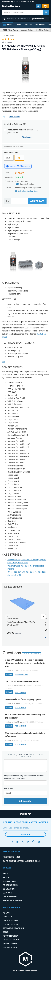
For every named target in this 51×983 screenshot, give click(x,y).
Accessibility (10, 947)
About (6, 913)
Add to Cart (37, 201)
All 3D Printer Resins (10, 30)
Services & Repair (12, 900)
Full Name (8, 788)
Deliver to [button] (28, 191)
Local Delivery (11, 924)
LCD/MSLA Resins (42, 30)
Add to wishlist (14, 117)
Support (7, 893)
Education (9, 889)
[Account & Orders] (38, 6)
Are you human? (24, 777)
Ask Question (25, 801)
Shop (5, 873)
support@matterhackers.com (21, 861)
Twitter (17, 841)
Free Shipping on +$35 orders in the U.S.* (18, 1)
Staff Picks (28, 25)
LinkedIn (28, 841)
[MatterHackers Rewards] (7, 166)
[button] (25, 19)
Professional (10, 885)
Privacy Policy (11, 940)
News (6, 877)
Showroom (9, 881)
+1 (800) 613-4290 (11, 857)
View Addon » (27, 137)
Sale (19, 25)
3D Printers (39, 25)
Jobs (5, 932)
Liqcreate (7, 42)
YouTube (38, 841)
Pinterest (33, 841)
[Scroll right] (43, 616)
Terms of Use (10, 943)
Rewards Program (13, 928)
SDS (3, 362)
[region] (25, 71)
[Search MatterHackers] (46, 12)
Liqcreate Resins (27, 30)
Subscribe (25, 834)
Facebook (12, 841)
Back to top (25, 814)
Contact (7, 916)
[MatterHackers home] (11, 6)
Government (10, 896)
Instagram (22, 841)
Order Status (10, 920)
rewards (27, 166)
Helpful (9, 674)
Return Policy (10, 936)
